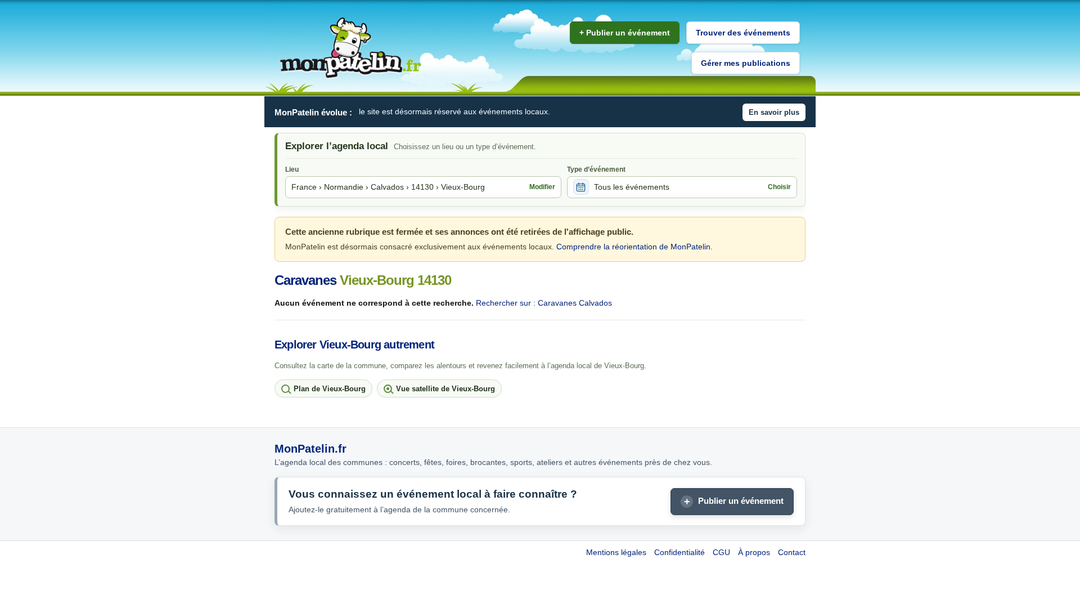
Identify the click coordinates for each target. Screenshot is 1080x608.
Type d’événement (596, 169)
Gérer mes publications (745, 63)
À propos (754, 552)
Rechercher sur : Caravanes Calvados (544, 302)
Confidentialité (679, 552)
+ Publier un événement (624, 32)
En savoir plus (774, 112)
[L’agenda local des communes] (350, 48)
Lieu (292, 169)
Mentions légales (616, 552)
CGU (721, 552)
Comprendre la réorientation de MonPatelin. (634, 246)
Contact (792, 552)
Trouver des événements (743, 32)
